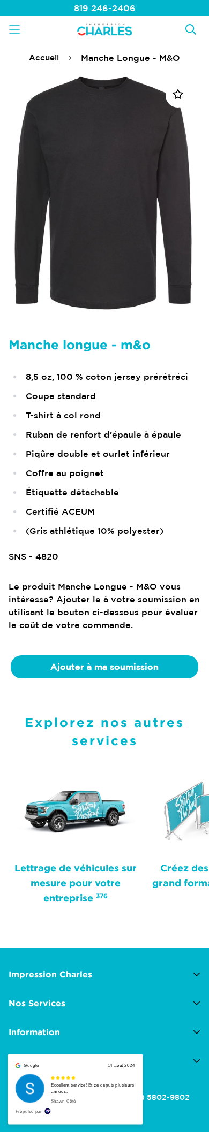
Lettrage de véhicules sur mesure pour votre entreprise (75, 882)
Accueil (44, 57)
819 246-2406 (105, 8)
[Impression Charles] (104, 29)
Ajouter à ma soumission (104, 666)
